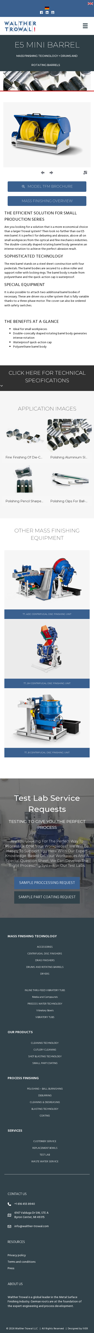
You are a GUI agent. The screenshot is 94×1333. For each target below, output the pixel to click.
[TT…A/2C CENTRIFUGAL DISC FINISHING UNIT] (47, 584)
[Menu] (85, 25)
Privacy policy (17, 1255)
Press (11, 1268)
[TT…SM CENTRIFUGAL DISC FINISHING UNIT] (47, 653)
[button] (42, 172)
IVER (85, 1328)
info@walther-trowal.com (31, 1226)
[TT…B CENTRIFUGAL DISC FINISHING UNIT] (47, 723)
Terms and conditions (21, 1261)
